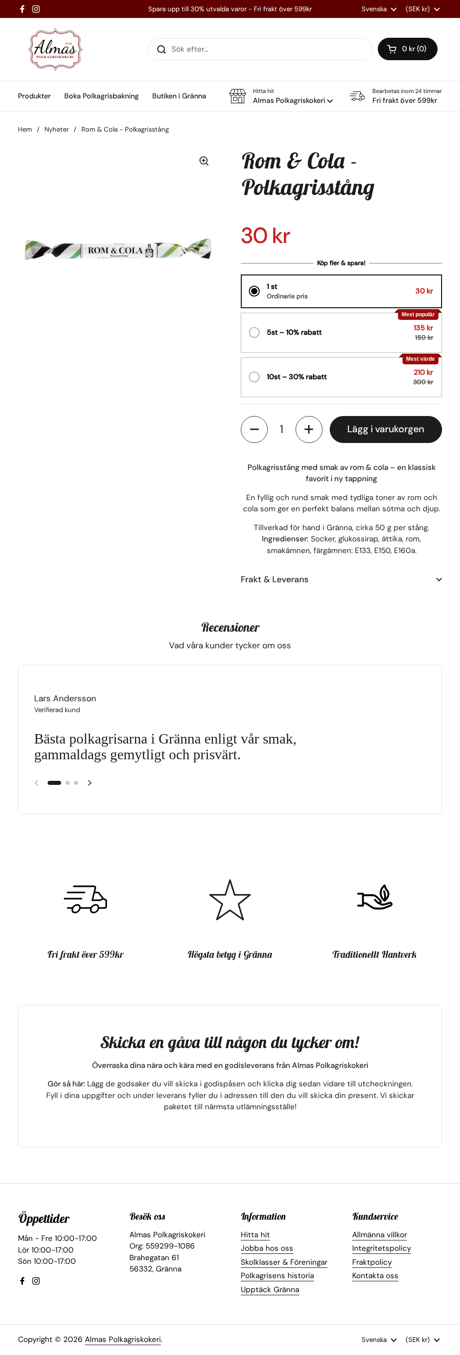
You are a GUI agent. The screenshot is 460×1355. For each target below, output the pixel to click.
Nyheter (56, 129)
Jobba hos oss (267, 1248)
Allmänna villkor (379, 1235)
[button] (408, 49)
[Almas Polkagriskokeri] (55, 49)
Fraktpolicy (372, 1262)
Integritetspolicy (381, 1248)
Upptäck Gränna (270, 1289)
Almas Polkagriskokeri (123, 1339)
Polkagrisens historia (277, 1275)
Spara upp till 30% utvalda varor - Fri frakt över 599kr (230, 9)
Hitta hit (255, 1235)
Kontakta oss (375, 1275)
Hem (25, 129)
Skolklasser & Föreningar (284, 1262)
